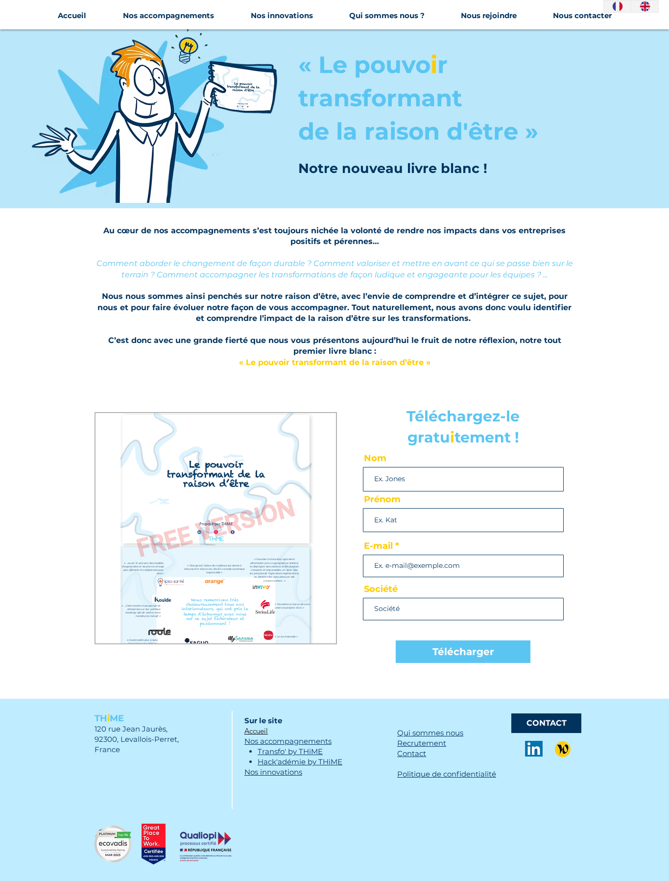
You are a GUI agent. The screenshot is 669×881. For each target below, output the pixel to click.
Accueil (256, 730)
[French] (617, 6)
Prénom (382, 499)
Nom (375, 458)
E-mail (378, 545)
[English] (644, 6)
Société (381, 589)
